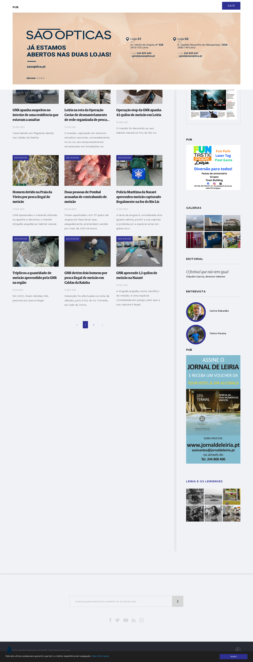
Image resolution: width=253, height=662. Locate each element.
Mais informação (100, 656)
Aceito (233, 656)
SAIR (231, 5)
